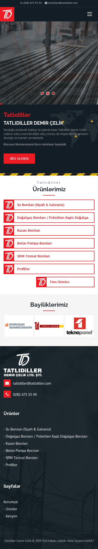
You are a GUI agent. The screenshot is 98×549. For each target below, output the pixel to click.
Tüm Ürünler (59, 282)
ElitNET (89, 541)
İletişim (11, 516)
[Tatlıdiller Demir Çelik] (7, 14)
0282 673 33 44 (32, 3)
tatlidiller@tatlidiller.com (62, 3)
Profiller (23, 269)
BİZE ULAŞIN (19, 158)
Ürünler (11, 509)
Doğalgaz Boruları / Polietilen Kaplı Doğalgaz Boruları (55, 217)
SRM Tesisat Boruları (33, 256)
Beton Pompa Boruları (34, 243)
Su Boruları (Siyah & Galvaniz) (40, 205)
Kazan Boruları (28, 230)
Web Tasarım (76, 541)
